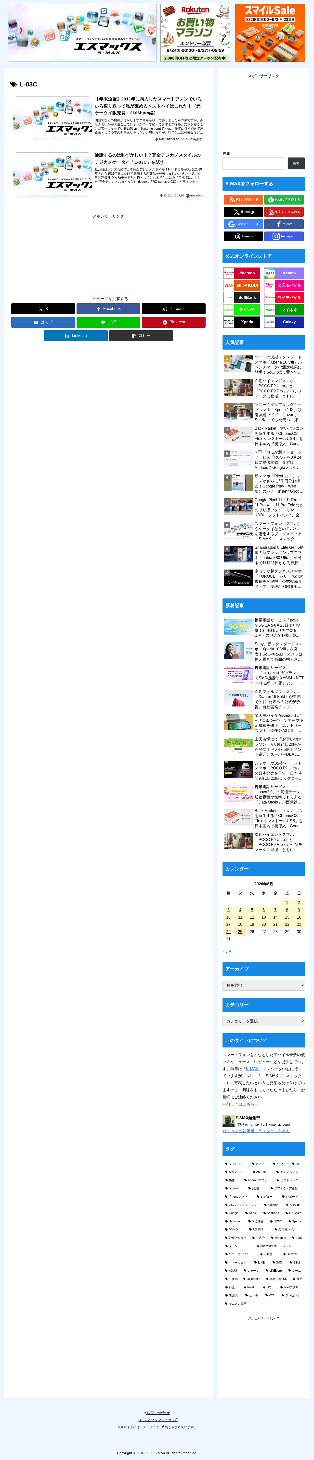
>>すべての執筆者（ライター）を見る (256, 1131)
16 (299, 917)
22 (287, 924)
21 (275, 924)
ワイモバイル (289, 297)
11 (240, 917)
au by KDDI (247, 285)
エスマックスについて (158, 1420)
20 (264, 924)
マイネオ (289, 310)
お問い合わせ (158, 1413)
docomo (247, 273)
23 (299, 924)
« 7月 (227, 951)
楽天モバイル (289, 285)
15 (287, 917)
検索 (226, 153)
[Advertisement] (108, 254)
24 (228, 932)
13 (264, 917)
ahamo (289, 273)
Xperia (247, 322)
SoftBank (247, 297)
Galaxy (289, 322)
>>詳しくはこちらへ (240, 1104)
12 (252, 917)
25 (240, 932)
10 (228, 917)
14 (275, 917)
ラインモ (247, 310)
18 (240, 924)
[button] (141, 335)
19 (252, 924)
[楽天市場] (195, 32)
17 (228, 924)
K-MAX (252, 1069)
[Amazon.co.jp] (270, 32)
